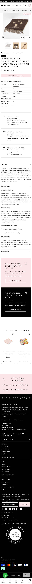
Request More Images (16, 75)
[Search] (5, 5)
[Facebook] (2, 509)
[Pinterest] (9, 509)
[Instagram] (6, 509)
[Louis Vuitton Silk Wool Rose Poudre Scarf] (8, 342)
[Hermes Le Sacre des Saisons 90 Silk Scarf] (23, 342)
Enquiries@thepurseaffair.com (10, 518)
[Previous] (26, 37)
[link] (3, 581)
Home (4, 10)
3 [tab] (17, 367)
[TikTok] (13, 509)
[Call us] (26, 5)
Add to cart (8, 361)
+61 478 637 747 (7, 436)
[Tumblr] (17, 509)
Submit (24, 504)
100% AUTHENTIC (9, 70)
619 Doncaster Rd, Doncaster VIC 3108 (13, 434)
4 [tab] (19, 367)
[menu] (2, 5)
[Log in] (23, 5)
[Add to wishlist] (13, 334)
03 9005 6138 (6, 412)
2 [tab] (14, 367)
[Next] (29, 37)
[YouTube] (21, 509)
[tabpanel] (8, 349)
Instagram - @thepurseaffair (9, 520)
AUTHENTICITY (15, 309)
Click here (9, 154)
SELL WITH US (15, 280)
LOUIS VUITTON (10, 101)
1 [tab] (12, 367)
